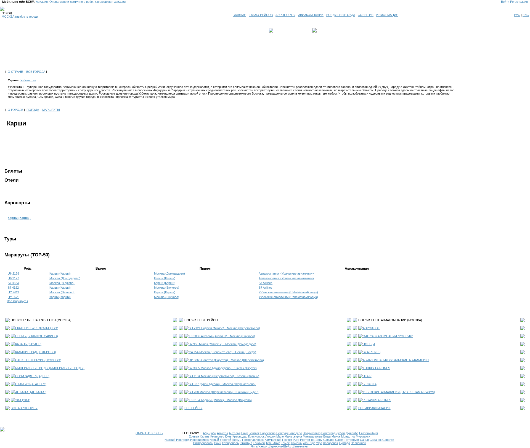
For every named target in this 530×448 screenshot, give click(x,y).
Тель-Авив (273, 443)
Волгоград (328, 433)
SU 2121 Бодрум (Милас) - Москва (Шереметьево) (224, 328)
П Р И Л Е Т (326, 30)
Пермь (236, 439)
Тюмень (296, 443)
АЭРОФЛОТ (371, 328)
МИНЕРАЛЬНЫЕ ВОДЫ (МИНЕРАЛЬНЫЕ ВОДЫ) (49, 368)
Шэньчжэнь (300, 446)
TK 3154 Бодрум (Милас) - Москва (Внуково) (220, 400)
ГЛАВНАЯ (239, 15)
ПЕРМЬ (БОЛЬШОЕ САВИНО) (36, 336)
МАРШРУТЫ (51, 109)
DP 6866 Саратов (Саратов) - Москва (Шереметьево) (226, 360)
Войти (505, 1)
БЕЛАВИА (370, 384)
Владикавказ (311, 433)
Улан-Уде (309, 443)
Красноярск (256, 436)
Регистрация (519, 1)
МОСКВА (8, 16)
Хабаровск (330, 443)
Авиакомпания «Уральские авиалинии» (286, 273)
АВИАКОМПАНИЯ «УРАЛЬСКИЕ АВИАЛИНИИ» (396, 360)
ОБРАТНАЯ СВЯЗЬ (149, 433)
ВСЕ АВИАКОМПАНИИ (374, 408)
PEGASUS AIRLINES (377, 400)
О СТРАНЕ (15, 71)
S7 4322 (13, 287)
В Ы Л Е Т (282, 30)
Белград (282, 433)
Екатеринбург (368, 433)
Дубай (340, 433)
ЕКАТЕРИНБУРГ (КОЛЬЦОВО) (36, 328)
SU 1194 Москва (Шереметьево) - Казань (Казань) (224, 376)
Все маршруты (17, 301)
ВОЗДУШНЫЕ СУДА (340, 15)
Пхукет (287, 439)
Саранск (375, 439)
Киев (228, 436)
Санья (364, 439)
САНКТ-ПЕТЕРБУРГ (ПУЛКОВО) (38, 360)
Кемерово (217, 436)
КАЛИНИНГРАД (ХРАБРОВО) (35, 352)
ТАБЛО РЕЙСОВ (261, 15)
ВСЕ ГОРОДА (35, 71)
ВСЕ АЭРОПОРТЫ (24, 408)
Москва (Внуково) (62, 283)
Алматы (222, 433)
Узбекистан (28, 80)
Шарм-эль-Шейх (279, 446)
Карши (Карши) (19, 217)
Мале (280, 436)
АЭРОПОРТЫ (285, 15)
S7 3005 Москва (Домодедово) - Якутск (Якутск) (223, 368)
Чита (254, 446)
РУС (517, 15)
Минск (336, 436)
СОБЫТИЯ (365, 15)
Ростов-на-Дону (311, 439)
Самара (328, 439)
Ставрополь (230, 443)
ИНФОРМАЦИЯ (387, 15)
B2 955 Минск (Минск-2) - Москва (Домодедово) (222, 344)
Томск (285, 443)
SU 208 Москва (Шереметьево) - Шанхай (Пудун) (223, 392)
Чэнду (262, 446)
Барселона (267, 433)
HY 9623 (13, 297)
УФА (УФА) (22, 400)
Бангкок (254, 433)
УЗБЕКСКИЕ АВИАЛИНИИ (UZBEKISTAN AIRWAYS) (399, 392)
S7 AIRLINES (371, 352)
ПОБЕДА (369, 344)
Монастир (348, 436)
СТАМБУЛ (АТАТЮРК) (30, 384)
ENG (526, 15)
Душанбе (352, 433)
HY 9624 (13, 292)
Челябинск (358, 443)
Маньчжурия (293, 436)
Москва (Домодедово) (169, 273)
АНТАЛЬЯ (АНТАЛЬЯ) (30, 392)
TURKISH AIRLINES (376, 368)
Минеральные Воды (317, 436)
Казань (205, 436)
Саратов (388, 439)
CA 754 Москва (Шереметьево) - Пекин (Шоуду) (222, 352)
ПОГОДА (32, 109)
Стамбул (246, 443)
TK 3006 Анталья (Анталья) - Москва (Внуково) (222, 336)
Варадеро (295, 433)
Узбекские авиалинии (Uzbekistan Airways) (288, 292)
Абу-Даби (209, 433)
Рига (296, 439)
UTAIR (367, 376)
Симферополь (203, 443)
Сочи (217, 443)
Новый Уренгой (220, 439)
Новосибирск (199, 439)
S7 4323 (13, 283)
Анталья (234, 433)
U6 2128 (13, 273)
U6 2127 (13, 278)
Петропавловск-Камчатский (261, 439)
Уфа (319, 443)
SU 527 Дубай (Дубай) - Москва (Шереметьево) (222, 384)
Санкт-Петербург (347, 439)
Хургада (344, 443)
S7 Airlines (265, 283)
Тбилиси (259, 443)
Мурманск (363, 436)
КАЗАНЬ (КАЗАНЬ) (28, 344)
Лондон (270, 436)
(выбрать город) (26, 16)
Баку (244, 433)
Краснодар (239, 436)
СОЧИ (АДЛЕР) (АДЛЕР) (32, 376)
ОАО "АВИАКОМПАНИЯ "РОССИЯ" (388, 336)
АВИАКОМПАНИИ (311, 15)
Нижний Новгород (177, 439)
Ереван (194, 436)
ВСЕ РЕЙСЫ (193, 408)
